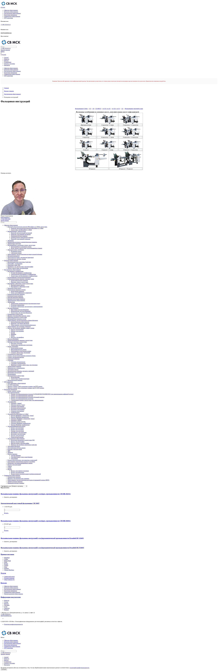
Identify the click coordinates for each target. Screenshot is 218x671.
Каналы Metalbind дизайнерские (20, 425)
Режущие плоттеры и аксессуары (17, 342)
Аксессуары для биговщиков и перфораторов (24, 276)
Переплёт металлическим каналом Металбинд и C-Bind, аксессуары (27, 226)
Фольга (9, 469)
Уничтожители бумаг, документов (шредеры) (20, 257)
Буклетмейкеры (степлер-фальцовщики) (19, 277)
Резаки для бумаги (12, 346)
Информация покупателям (11, 597)
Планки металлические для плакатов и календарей (22, 460)
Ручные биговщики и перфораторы (21, 273)
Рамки (13, 335)
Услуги (3, 573)
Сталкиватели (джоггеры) (15, 354)
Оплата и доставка (9, 63)
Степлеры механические (18, 362)
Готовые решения (9, 578)
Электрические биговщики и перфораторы (23, 274)
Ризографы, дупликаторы (14, 263)
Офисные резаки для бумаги (15, 250)
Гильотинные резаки (17, 348)
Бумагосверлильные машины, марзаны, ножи (20, 279)
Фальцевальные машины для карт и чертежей (20, 371)
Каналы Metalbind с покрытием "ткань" (22, 415)
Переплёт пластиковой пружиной (21, 234)
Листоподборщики (12, 308)
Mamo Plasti (7, 560)
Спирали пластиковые (17, 411)
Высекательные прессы (18, 285)
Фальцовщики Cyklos (81, 108)
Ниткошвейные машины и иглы (16, 319)
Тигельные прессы (12, 369)
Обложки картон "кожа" (18, 405)
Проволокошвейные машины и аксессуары (20, 340)
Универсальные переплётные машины (22, 237)
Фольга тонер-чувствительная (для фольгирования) (26, 474)
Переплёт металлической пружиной (21, 233)
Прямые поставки (7, 554)
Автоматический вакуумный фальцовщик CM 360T (20, 503)
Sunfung (6, 568)
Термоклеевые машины (14, 366)
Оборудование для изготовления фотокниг (23, 325)
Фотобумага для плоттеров (18, 432)
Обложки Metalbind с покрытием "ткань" (23, 418)
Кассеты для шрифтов (17, 337)
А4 (93, 108)
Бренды (6, 60)
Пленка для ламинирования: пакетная (22, 395)
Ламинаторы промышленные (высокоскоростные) (25, 303)
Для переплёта (11, 401)
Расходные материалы (10, 15)
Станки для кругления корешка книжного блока (21, 355)
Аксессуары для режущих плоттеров (21, 345)
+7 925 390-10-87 (5, 219)
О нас (5, 606)
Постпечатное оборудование (12, 13)
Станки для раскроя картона (15, 357)
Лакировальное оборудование (16, 300)
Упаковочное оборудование (12, 16)
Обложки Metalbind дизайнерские (20, 423)
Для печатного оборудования (15, 438)
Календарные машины (17, 291)
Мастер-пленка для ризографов (20, 443)
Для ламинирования (13, 392)
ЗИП (8, 451)
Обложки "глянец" (16, 403)
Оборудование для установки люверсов (19, 326)
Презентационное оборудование (13, 594)
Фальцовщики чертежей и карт (134, 108)
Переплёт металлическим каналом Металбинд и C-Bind (27, 228)
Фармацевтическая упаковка (15, 483)
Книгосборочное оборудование (20, 322)
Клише (13, 332)
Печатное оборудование (11, 12)
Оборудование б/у (9, 579)
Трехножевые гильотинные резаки (21, 351)
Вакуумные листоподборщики (20, 309)
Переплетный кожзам (17, 437)
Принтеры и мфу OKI (13, 265)
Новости (6, 59)
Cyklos (6, 559)
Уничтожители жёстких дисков (16, 259)
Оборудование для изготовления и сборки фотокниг (22, 320)
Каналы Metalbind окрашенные (20, 417)
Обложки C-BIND (16, 420)
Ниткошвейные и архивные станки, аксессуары (21, 245)
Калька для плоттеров (17, 429)
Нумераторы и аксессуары (15, 314)
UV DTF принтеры (13, 385)
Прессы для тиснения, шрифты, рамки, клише (20, 328)
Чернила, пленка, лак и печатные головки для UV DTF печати (25, 388)
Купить (6, 513)
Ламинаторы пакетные (14, 243)
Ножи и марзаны (12, 454)
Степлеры (10, 360)
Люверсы (10, 452)
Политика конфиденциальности (13, 624)
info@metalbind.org (6, 33)
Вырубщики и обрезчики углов (20, 286)
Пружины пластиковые (18, 409)
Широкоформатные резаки (18, 349)
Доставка (6, 605)
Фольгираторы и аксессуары (15, 375)
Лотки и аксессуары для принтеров (17, 268)
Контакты (7, 65)
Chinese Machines (9, 570)
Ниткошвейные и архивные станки (21, 246)
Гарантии (7, 608)
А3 (90, 108)
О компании (7, 62)
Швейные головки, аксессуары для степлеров (24, 365)
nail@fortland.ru (5, 217)
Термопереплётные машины (19, 236)
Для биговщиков (16, 455)
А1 (122, 108)
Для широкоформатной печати (16, 426)
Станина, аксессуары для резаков (20, 352)
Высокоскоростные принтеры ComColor (19, 262)
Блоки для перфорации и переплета (21, 292)
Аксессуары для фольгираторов (20, 378)
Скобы (9, 468)
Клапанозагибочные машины (16, 294)
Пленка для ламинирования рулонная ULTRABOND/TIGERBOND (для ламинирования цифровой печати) (42, 394)
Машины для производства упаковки (18, 478)
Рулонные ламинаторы (17, 305)
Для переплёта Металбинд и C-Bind (17, 414)
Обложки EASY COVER (18, 421)
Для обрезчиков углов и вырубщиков (21, 457)
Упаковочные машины (14, 477)
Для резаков (14, 458)
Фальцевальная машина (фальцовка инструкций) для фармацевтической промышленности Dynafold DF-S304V (42, 538)
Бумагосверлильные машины (19, 280)
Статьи (6, 602)
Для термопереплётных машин (16, 448)
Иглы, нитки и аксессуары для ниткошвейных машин (26, 248)
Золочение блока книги (14, 288)
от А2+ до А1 (116, 108)
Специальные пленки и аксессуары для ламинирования (27, 400)
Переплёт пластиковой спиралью (20, 239)
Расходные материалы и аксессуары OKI (23, 440)
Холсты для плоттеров (17, 435)
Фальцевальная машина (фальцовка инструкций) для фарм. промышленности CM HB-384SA (36, 521)
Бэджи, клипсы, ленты (14, 391)
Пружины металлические (18, 408)
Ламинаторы (11, 302)
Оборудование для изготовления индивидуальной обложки (24, 254)
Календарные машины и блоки (16, 289)
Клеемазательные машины (15, 296)
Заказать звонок (5, 50)
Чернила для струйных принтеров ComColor (24, 444)
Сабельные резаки (16, 253)
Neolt (5, 562)
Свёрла (9, 466)
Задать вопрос (5, 220)
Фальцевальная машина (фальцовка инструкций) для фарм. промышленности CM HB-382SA (36, 494)
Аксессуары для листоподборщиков (21, 312)
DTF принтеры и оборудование (16, 383)
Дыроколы (10, 240)
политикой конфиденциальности (79, 667)
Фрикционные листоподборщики (20, 311)
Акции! (6, 57)
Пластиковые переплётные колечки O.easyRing (21, 461)
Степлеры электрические (18, 363)
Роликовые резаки (16, 251)
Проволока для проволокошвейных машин (19, 463)
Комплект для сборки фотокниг (20, 323)
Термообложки (15, 412)
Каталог (4, 583)
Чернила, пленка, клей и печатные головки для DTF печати (24, 386)
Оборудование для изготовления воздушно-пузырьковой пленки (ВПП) (28, 480)
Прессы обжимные (12, 339)
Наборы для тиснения (17, 331)
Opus (5, 567)
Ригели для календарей (14, 464)
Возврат (6, 609)
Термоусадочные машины (14, 481)
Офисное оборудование (11, 10)
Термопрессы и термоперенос (16, 368)
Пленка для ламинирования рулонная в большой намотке (27, 397)
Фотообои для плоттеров (18, 434)
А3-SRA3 (98, 108)
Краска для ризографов (17, 441)
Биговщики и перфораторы (15, 271)
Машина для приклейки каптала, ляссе (18, 316)
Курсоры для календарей (14, 449)
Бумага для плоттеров (17, 428)
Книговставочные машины (15, 297)
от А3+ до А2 (106, 108)
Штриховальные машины (14, 380)
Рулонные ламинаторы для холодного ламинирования (26, 306)
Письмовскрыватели (13, 256)
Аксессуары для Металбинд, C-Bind (21, 230)
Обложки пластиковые (17, 406)
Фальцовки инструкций (14, 372)
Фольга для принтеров (17, 472)
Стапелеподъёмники (13, 359)
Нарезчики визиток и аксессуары (17, 317)
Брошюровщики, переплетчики (16, 231)
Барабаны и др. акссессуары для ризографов (20, 266)
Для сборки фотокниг (13, 446)
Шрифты (13, 334)
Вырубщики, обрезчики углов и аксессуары (20, 283)
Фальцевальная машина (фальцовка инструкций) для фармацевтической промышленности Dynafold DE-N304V (42, 548)
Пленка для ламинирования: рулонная (22, 398)
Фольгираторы (15, 377)
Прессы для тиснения (17, 329)
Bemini (6, 564)
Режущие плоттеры (16, 343)
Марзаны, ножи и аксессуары (19, 282)
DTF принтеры (8, 18)
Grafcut (6, 565)
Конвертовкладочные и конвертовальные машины (22, 242)
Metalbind (7, 557)
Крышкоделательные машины (16, 299)
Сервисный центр (9, 576)
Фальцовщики (11, 374)
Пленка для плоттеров (17, 431)
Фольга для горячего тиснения (20, 471)
